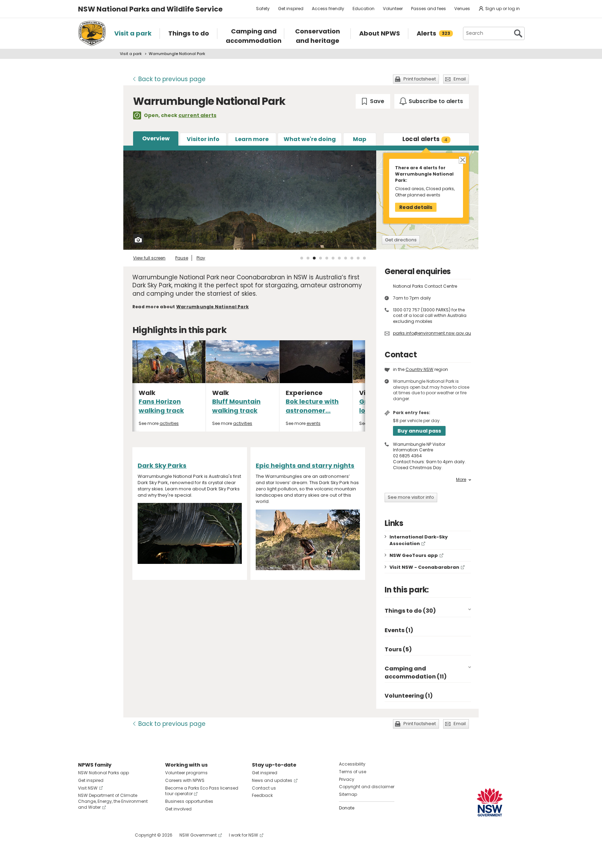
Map (359, 139)
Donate (346, 808)
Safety (263, 8)
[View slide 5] (326, 258)
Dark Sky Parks (162, 465)
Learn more (252, 139)
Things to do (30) (410, 611)
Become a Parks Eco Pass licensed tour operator (201, 791)
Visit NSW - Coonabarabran (424, 567)
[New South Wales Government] (490, 802)
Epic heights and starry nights (305, 465)
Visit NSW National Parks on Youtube (114, 835)
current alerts (197, 115)
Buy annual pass (419, 430)
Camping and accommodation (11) (416, 672)
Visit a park (131, 53)
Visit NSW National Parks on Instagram (99, 835)
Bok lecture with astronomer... (312, 405)
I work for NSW (243, 835)
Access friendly (328, 8)
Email (460, 79)
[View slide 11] (364, 258)
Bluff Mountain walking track (236, 405)
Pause (181, 258)
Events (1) (399, 630)
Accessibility (352, 764)
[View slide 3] (314, 258)
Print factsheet (419, 79)
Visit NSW (88, 788)
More (461, 479)
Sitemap (348, 794)
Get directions (401, 239)
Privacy (346, 779)
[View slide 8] (345, 258)
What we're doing (310, 139)
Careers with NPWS (184, 780)
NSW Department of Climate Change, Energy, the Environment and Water (113, 801)
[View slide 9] (351, 258)
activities (169, 423)
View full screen (149, 258)
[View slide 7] (339, 258)
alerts (425, 139)
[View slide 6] (333, 258)
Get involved (178, 809)
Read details (415, 207)
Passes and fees (428, 8)
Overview (156, 138)
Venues (462, 8)
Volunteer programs (186, 773)
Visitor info (203, 139)
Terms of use (352, 772)
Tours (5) (398, 649)
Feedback (262, 795)
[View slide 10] (358, 258)
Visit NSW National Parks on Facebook (84, 835)
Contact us (264, 788)
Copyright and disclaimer (366, 787)
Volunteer (393, 8)
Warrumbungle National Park (212, 307)
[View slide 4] (320, 258)
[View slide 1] (301, 258)
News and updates (272, 780)
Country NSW (419, 369)
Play (200, 258)
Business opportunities (189, 801)
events (314, 423)
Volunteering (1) (409, 696)
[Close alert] (462, 159)
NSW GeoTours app (413, 555)
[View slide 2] (308, 258)
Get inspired (290, 8)
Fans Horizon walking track (161, 405)
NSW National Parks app (103, 773)
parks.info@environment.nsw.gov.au (432, 333)
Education (364, 8)
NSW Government (198, 835)
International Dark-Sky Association (418, 540)
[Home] (92, 33)
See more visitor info (411, 497)
